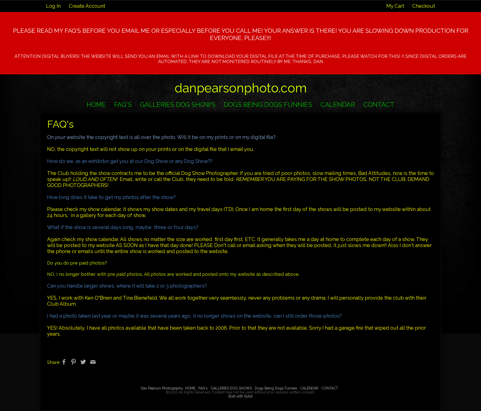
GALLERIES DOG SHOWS (177, 104)
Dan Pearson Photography (162, 388)
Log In (53, 6)
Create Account (87, 6)
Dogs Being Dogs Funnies (268, 104)
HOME (96, 104)
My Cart (395, 6)
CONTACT (378, 104)
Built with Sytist (240, 396)
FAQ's (123, 104)
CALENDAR (337, 104)
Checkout (423, 6)
